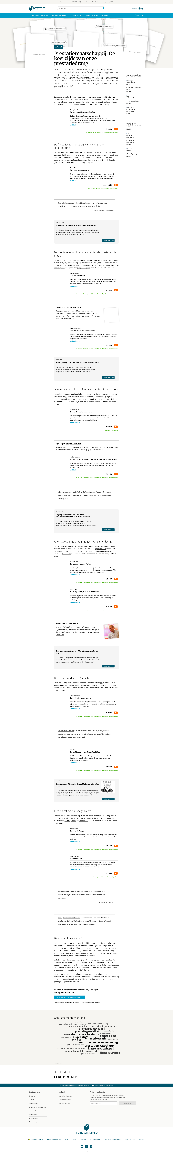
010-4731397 (140, 15)
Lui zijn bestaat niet (107, 902)
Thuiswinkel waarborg (36, 1139)
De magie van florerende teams (69, 918)
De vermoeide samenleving (105, 210)
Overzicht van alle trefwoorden (63, 1002)
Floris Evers (66, 554)
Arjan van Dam (100, 549)
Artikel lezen (107, 240)
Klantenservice (34, 1092)
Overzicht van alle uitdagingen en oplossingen (86, 1002)
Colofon (67, 1139)
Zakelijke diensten (65, 1096)
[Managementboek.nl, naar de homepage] (37, 10)
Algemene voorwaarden (54, 1139)
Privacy (75, 1139)
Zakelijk (62, 1092)
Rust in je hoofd (70, 821)
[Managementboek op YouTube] (86, 1146)
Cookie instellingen (95, 1139)
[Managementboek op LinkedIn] (82, 1146)
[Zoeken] (103, 8)
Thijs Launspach (84, 268)
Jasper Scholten (73, 443)
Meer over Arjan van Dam (65, 319)
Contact (31, 1100)
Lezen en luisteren (35, 1111)
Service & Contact (130, 1139)
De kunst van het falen (66, 731)
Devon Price (77, 160)
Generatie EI (83, 821)
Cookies (83, 1139)
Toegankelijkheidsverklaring (113, 1139)
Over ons (32, 1096)
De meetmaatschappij (132, 101)
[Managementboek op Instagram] (91, 1146)
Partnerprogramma (35, 1122)
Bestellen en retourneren (37, 1107)
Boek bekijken (74, 125)
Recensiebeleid (34, 1118)
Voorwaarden (33, 1103)
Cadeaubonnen (64, 1103)
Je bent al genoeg (64, 492)
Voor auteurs (33, 1114)
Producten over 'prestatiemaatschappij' (69, 997)
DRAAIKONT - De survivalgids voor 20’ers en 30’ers (133, 125)
